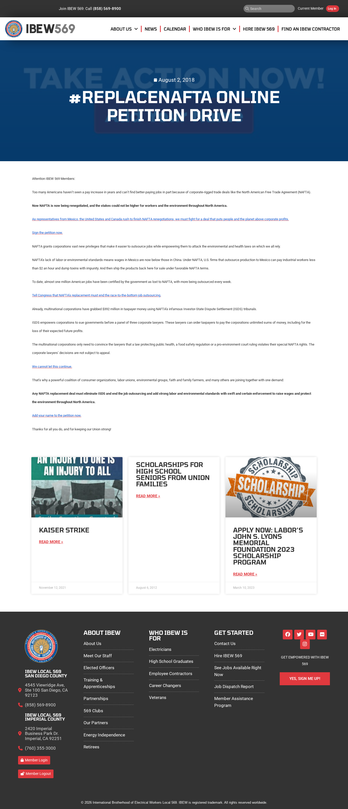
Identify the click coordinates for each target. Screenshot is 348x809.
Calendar (175, 28)
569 (64, 28)
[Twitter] (299, 634)
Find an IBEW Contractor (311, 28)
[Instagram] (305, 644)
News (151, 28)
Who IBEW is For (211, 28)
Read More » (51, 542)
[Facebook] (287, 634)
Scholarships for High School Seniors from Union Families (173, 474)
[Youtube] (310, 634)
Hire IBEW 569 (259, 28)
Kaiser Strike (64, 530)
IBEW (40, 28)
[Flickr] (322, 634)
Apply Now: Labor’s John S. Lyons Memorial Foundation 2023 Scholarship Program (268, 546)
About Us (121, 28)
